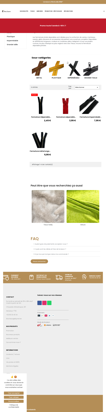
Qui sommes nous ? (13, 342)
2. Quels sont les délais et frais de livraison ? (50, 249)
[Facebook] (39, 303)
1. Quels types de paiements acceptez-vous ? (50, 244)
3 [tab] (68, 228)
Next (102, 208)
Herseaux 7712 (11, 311)
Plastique (11, 37)
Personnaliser (13, 401)
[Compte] (97, 12)
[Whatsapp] (49, 303)
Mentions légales (12, 366)
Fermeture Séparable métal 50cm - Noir (40, 117)
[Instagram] (44, 303)
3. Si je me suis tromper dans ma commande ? (51, 254)
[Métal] (39, 68)
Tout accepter (14, 393)
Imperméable (12, 41)
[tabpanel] (48, 208)
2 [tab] (65, 228)
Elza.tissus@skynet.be (14, 319)
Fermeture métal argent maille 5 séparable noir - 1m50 (40, 151)
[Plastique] (56, 68)
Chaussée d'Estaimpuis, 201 (16, 307)
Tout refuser (14, 397)
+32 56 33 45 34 (12, 315)
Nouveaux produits (13, 335)
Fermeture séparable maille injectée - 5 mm (65, 117)
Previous (29, 208)
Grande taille (12, 45)
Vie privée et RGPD (12, 362)
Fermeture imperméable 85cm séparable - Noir (90, 117)
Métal (39, 78)
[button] (39, 261)
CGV (7, 358)
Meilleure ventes (12, 339)
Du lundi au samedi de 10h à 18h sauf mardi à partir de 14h (19, 302)
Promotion (10, 331)
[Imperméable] (73, 68)
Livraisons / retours (13, 354)
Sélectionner (87, 87)
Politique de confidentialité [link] (13, 406)
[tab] (65, 244)
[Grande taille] (90, 68)
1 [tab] (63, 228)
